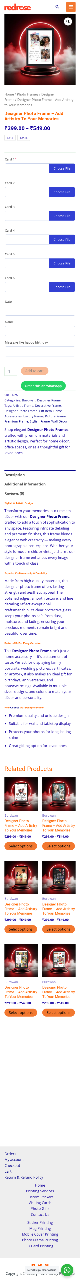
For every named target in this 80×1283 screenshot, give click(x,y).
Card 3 (10, 207)
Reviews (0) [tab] (14, 493)
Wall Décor (59, 421)
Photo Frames (27, 94)
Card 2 (10, 183)
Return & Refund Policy (23, 1177)
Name (9, 322)
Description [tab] (14, 474)
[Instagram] (47, 1266)
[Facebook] (33, 1266)
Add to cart (34, 370)
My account (14, 1159)
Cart (8, 1171)
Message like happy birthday (26, 342)
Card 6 (10, 278)
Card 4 (10, 230)
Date (8, 301)
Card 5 (10, 254)
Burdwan (29, 400)
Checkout (12, 1165)
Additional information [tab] (25, 484)
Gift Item (45, 411)
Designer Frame (49, 400)
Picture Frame (55, 416)
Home (9, 94)
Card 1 (18, 159)
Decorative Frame (48, 405)
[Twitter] (40, 1266)
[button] (57, 7)
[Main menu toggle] (71, 7)
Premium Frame (16, 421)
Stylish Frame (40, 421)
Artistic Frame (23, 405)
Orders (10, 1153)
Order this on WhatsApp (43, 386)
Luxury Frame (33, 416)
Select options (21, 846)
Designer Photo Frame (20, 411)
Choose (14, 707)
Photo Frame (57, 516)
